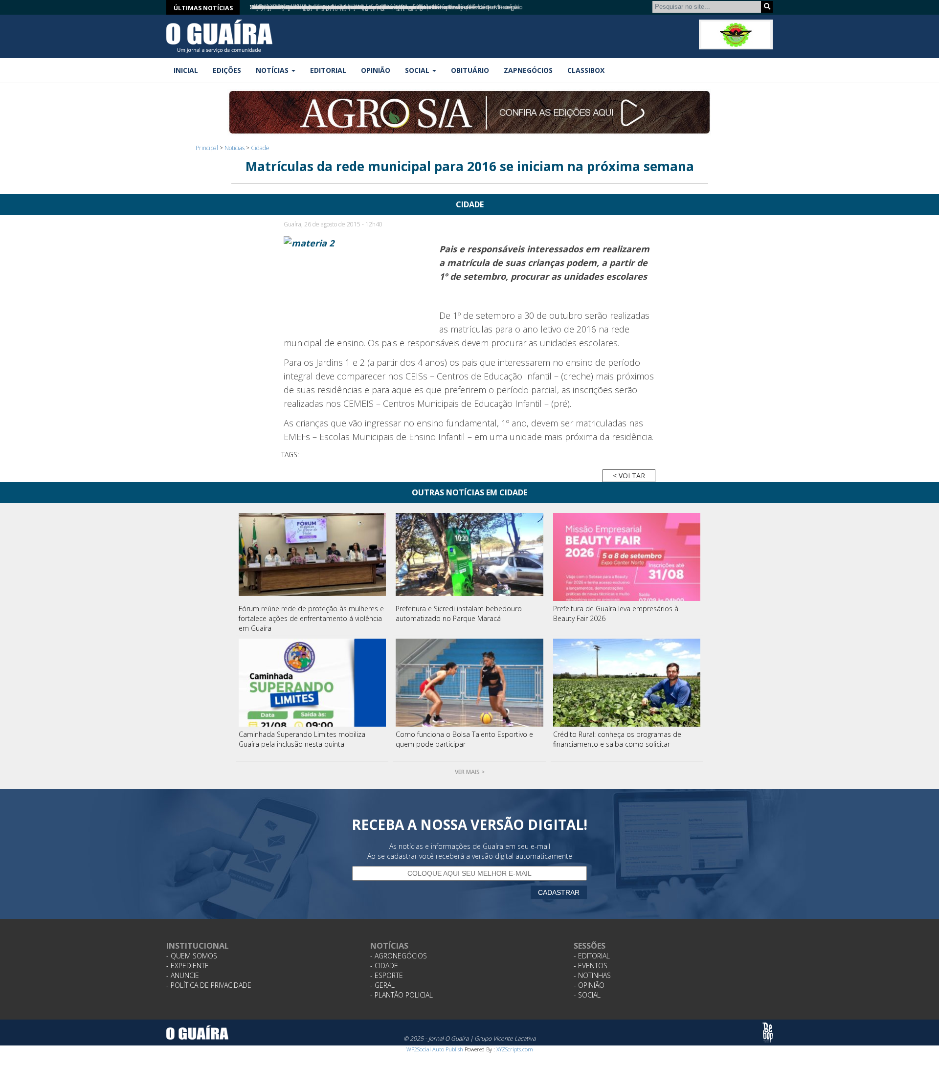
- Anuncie (182, 975)
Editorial (328, 70)
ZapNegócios (528, 70)
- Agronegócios (398, 955)
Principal (207, 148)
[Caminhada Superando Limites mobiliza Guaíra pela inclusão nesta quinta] (312, 683)
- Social (587, 995)
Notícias (234, 148)
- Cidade (384, 965)
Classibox (585, 70)
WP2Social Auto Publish (434, 1049)
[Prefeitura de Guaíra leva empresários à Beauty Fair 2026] (627, 557)
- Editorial (592, 955)
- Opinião (589, 985)
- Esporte (386, 975)
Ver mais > (470, 772)
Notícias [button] (273, 70)
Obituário (470, 70)
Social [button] (418, 70)
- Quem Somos (191, 955)
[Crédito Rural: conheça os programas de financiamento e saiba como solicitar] (627, 683)
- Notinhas (592, 975)
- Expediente (187, 965)
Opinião (375, 70)
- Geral (382, 985)
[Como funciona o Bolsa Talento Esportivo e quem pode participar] (469, 683)
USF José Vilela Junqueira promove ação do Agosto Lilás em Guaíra (334, 7)
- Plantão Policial (401, 995)
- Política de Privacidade (208, 985)
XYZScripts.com (514, 1049)
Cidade (260, 148)
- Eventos (590, 965)
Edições (227, 70)
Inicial (186, 70)
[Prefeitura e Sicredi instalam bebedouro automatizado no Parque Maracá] (469, 557)
